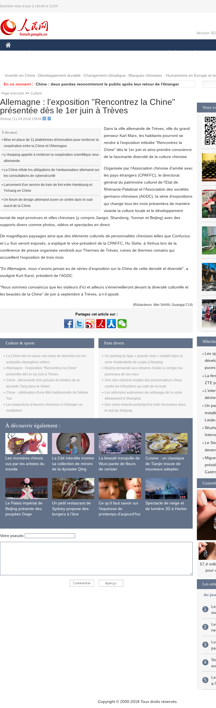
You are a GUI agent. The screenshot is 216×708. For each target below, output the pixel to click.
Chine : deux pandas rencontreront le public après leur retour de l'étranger (107, 84)
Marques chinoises (145, 75)
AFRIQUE (90, 53)
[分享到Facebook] (68, 323)
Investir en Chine (20, 75)
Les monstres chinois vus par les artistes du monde (24, 463)
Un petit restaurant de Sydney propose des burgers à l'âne (71, 508)
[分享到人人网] (111, 323)
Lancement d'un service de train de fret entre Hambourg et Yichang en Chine (48, 188)
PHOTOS (17, 64)
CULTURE (141, 53)
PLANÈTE (192, 53)
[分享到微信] (122, 323)
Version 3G (206, 33)
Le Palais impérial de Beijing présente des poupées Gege (23, 508)
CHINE (15, 53)
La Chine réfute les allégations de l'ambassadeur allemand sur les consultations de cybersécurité (51, 173)
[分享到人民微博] (100, 323)
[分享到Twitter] (79, 323)
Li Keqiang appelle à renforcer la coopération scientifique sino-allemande (52, 158)
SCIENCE (115, 53)
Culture (36, 93)
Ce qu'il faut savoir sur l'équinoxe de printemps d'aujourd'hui (119, 508)
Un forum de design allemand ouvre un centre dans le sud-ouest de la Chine (48, 203)
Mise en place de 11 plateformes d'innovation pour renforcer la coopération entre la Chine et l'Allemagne (51, 143)
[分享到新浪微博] (90, 323)
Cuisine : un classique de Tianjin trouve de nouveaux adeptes (164, 463)
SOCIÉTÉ (167, 53)
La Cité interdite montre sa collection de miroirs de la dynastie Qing (73, 463)
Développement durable (59, 75)
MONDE (66, 53)
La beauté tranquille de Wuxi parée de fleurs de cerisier (119, 463)
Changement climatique (105, 75)
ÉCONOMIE (40, 53)
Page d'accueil (12, 93)
